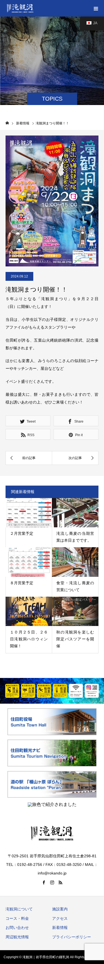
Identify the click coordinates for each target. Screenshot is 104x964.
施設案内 (60, 909)
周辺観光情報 (17, 937)
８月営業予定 (21, 583)
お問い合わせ (17, 927)
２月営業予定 (21, 533)
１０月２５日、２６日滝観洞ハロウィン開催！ (29, 639)
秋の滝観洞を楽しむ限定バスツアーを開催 (75, 639)
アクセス (60, 918)
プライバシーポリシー (71, 937)
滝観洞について (19, 909)
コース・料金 (17, 918)
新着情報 (60, 927)
